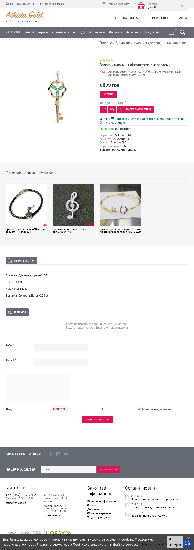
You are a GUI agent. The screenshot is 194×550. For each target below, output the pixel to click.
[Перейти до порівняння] (112, 109)
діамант (134, 149)
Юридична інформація (101, 501)
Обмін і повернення (99, 513)
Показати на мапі (53, 515)
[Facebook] (50, 454)
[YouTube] (66, 454)
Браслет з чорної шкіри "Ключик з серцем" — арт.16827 (26, 230)
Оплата (91, 505)
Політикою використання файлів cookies (105, 544)
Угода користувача (99, 517)
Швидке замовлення (137, 109)
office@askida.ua (16, 502)
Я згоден (175, 542)
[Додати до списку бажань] (103, 109)
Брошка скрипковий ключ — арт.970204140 (70, 230)
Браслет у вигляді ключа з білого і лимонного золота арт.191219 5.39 (120, 230)
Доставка (93, 509)
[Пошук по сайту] (182, 32)
